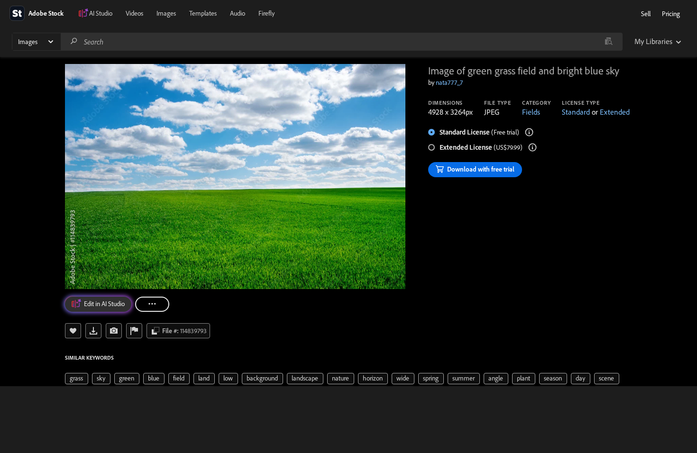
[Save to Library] (73, 330)
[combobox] (341, 41)
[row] (76, 378)
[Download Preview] (93, 330)
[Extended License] (532, 147)
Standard (576, 112)
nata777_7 (449, 82)
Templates (203, 13)
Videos (134, 13)
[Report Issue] (134, 330)
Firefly (266, 13)
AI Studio (100, 13)
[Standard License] (529, 132)
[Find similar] (608, 41)
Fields (531, 112)
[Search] (74, 41)
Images (166, 13)
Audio (237, 13)
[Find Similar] (114, 330)
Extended (615, 112)
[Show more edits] (152, 304)
